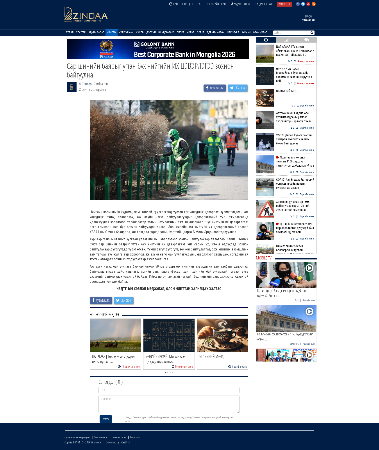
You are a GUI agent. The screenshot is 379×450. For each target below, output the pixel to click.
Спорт (180, 32)
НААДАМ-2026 (166, 32)
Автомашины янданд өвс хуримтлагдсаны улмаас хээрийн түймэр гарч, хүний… (295, 117)
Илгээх (105, 419)
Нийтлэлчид (179, 4)
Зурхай (245, 32)
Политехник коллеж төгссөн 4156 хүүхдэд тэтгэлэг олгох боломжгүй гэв (295, 161)
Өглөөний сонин (216, 4)
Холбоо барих (101, 437)
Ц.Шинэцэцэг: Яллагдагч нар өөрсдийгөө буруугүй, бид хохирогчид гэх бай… (295, 228)
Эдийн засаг (96, 32)
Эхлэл (69, 32)
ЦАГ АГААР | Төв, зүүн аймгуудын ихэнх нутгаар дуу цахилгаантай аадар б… (295, 51)
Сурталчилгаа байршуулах (77, 437)
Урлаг (190, 32)
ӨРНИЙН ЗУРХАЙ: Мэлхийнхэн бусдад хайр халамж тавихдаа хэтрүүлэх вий (295, 75)
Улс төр (81, 32)
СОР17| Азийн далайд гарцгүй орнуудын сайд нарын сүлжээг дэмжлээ (295, 184)
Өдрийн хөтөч (215, 32)
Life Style (233, 32)
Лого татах (135, 437)
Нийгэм (111, 32)
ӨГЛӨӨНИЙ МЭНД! (295, 91)
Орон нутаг (260, 32)
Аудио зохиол (241, 4)
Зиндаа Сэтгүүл (263, 4)
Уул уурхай (126, 32)
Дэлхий (151, 32)
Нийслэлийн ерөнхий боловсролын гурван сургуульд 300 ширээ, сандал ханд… (295, 252)
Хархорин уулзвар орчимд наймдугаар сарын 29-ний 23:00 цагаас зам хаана (295, 206)
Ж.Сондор (85, 83)
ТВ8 (198, 4)
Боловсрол (295, 344)
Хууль (140, 32)
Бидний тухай (119, 437)
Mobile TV (284, 4)
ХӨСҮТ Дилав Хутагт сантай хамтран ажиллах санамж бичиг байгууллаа (295, 139)
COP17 (200, 32)
